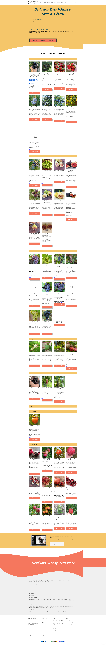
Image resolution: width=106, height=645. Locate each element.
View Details (35, 92)
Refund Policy (43, 622)
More (42, 87)
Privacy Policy (43, 620)
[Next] (38, 67)
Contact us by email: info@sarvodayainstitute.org (57, 627)
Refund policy (55, 630)
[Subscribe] (43, 635)
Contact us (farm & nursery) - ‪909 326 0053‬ (58, 624)
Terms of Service (43, 623)
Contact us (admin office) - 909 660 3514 (58, 621)
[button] (41, 2)
